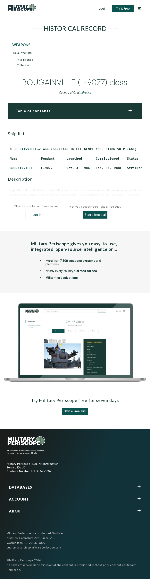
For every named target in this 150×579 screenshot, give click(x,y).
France (86, 92)
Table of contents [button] (33, 111)
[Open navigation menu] (139, 8)
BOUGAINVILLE (25, 149)
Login (102, 8)
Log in (36, 215)
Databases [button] (20, 487)
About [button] (16, 511)
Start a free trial (95, 215)
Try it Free (123, 8)
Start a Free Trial (75, 411)
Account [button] (19, 499)
